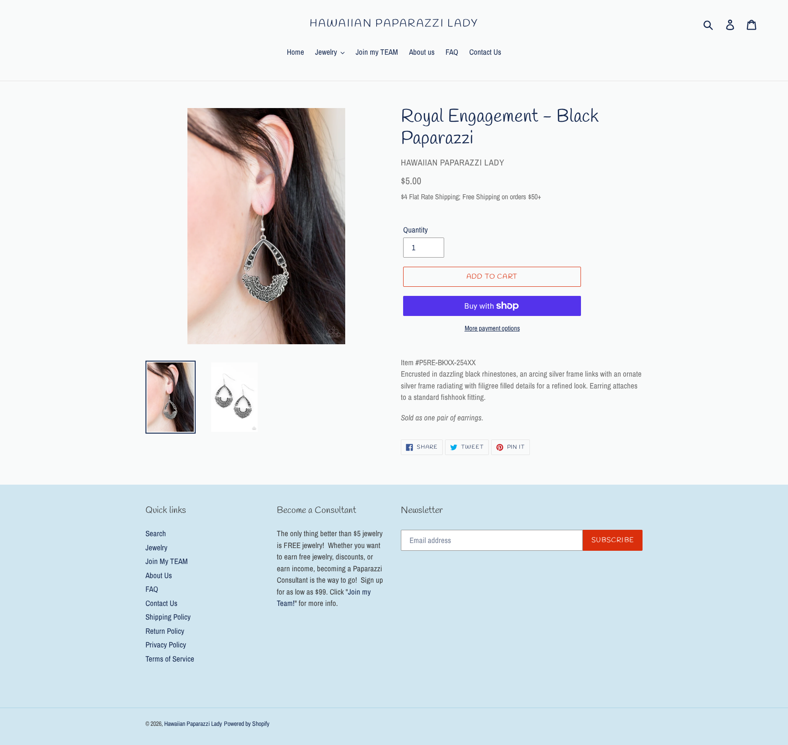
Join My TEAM (166, 561)
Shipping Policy (168, 616)
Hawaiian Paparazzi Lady (394, 24)
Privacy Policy (165, 644)
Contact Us (161, 603)
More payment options (492, 328)
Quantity (415, 229)
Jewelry (156, 547)
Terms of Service (169, 658)
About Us (158, 575)
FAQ (151, 589)
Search (155, 533)
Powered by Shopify (247, 723)
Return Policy (164, 631)
